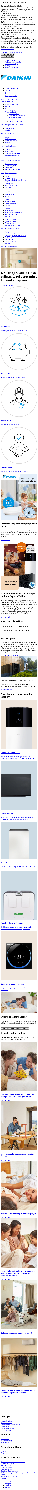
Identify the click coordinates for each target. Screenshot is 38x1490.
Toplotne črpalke (10, 221)
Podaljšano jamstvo (11, 96)
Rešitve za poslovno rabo (13, 62)
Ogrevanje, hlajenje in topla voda (15, 236)
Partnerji (7, 66)
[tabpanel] (19, 657)
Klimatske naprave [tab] (22, 626)
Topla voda (8, 237)
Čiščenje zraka (9, 239)
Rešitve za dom (10, 60)
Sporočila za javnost (11, 67)
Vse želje (8, 243)
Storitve (7, 92)
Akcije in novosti (10, 94)
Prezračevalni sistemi (11, 241)
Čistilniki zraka (9, 223)
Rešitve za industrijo (11, 64)
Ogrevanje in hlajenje (12, 234)
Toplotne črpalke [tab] (7, 626)
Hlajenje (7, 232)
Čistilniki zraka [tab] (7, 630)
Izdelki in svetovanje (11, 88)
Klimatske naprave (11, 219)
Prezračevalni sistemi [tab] (22, 630)
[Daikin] (16, 85)
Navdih (7, 90)
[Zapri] (9, 191)
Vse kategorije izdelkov (12, 225)
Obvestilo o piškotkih (7, 49)
